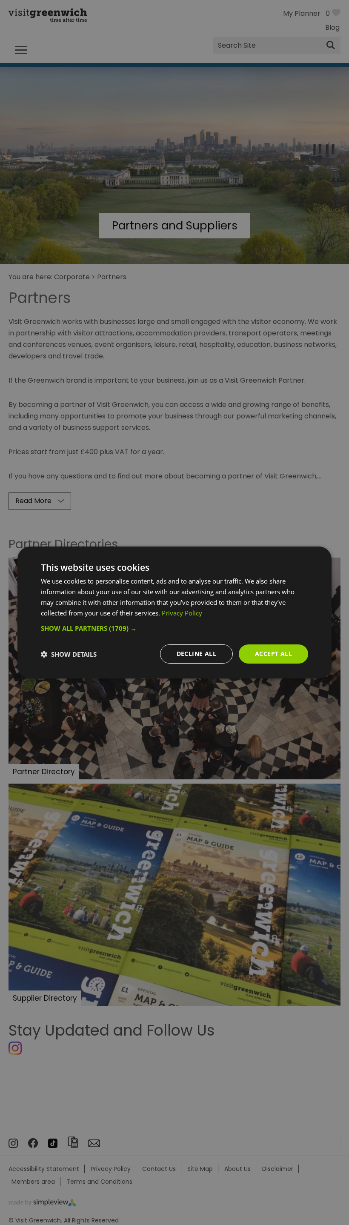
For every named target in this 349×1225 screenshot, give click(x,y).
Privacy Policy (182, 613)
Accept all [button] (273, 654)
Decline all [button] (196, 654)
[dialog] (174, 612)
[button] (174, 628)
